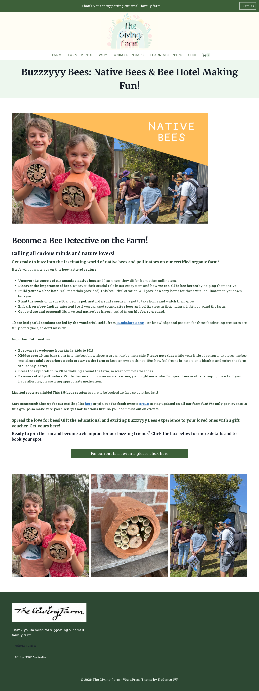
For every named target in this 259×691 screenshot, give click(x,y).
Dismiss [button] (247, 6)
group (144, 403)
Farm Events (80, 55)
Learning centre (166, 55)
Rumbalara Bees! (130, 322)
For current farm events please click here (129, 453)
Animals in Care (129, 55)
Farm (57, 55)
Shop (192, 55)
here (88, 403)
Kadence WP (168, 679)
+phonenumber (25, 645)
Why (103, 55)
